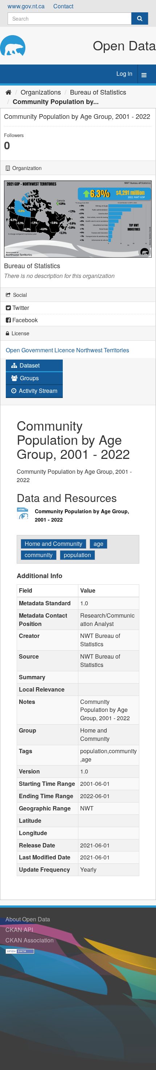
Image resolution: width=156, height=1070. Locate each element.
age (98, 543)
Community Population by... (56, 101)
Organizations (41, 91)
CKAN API (19, 929)
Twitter (20, 307)
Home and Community (53, 543)
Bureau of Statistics (98, 91)
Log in (124, 73)
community (39, 555)
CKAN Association (29, 940)
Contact (63, 6)
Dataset (29, 365)
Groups (29, 378)
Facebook (24, 320)
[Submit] (139, 18)
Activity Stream (37, 390)
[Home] (8, 91)
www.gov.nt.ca (26, 6)
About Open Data (27, 919)
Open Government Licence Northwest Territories (67, 350)
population (77, 555)
